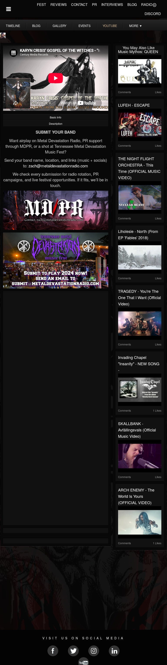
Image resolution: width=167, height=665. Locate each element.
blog (36, 26)
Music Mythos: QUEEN (138, 51)
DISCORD (153, 13)
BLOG (132, 4)
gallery (59, 26)
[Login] (154, 4)
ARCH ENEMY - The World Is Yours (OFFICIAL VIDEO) (136, 496)
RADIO (146, 4)
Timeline (13, 26)
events (84, 26)
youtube (110, 26)
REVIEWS (58, 4)
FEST (41, 4)
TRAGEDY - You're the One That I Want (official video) (139, 297)
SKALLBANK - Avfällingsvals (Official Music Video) (137, 430)
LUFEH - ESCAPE (134, 105)
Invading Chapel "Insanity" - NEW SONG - (138, 363)
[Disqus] (56, 351)
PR (94, 4)
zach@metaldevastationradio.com (58, 165)
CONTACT (79, 4)
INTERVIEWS (112, 4)
